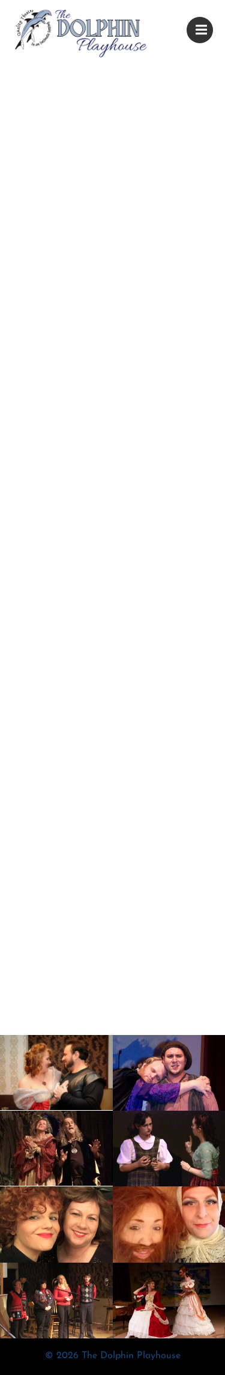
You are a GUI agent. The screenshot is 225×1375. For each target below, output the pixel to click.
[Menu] (200, 30)
